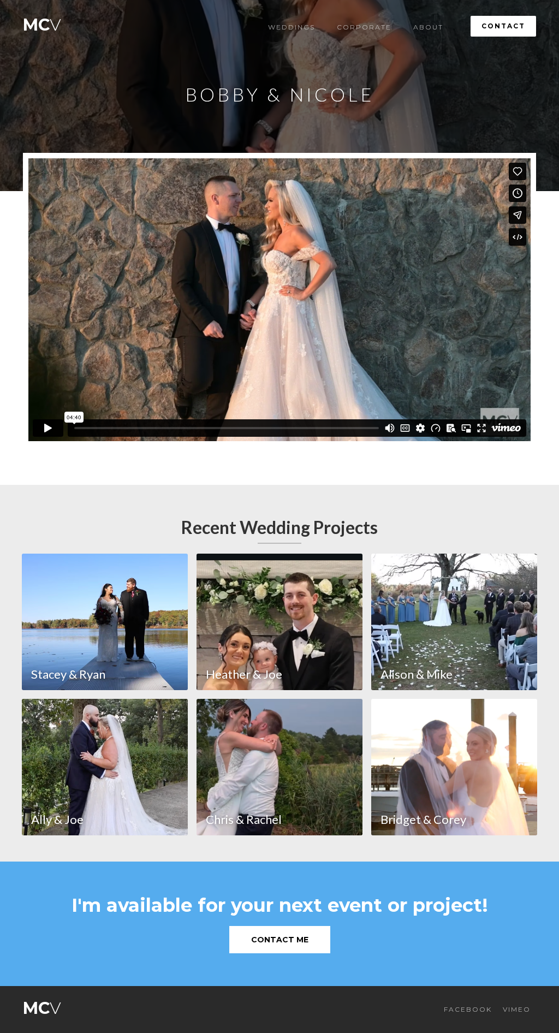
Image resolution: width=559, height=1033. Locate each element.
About (428, 27)
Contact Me (279, 940)
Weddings (291, 27)
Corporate (364, 27)
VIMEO (517, 1009)
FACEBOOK (468, 1009)
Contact (503, 26)
